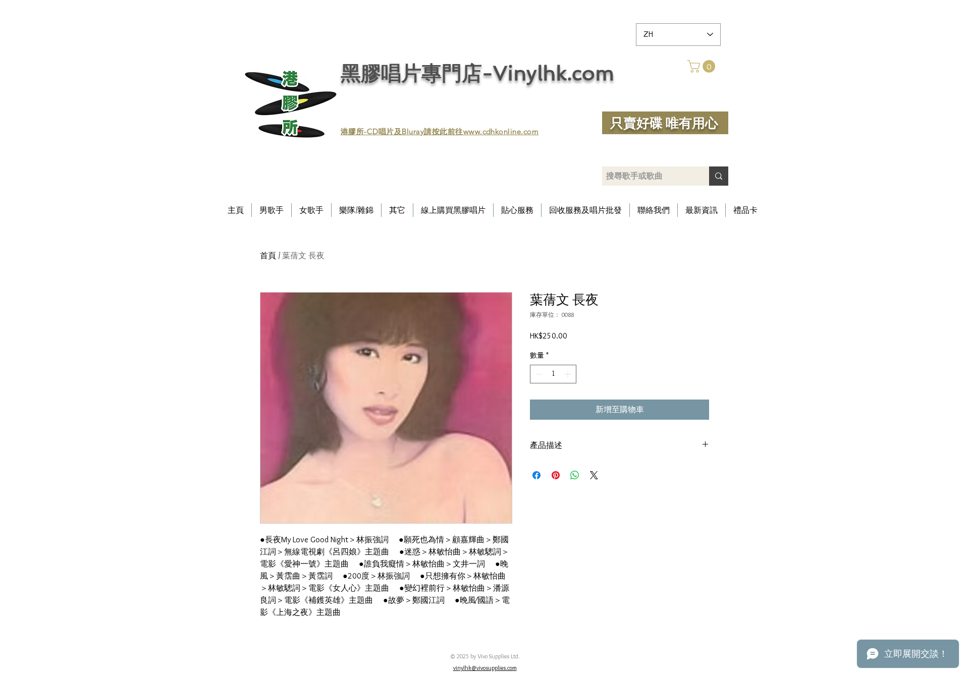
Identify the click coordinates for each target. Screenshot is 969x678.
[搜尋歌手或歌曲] (718, 176)
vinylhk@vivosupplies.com (485, 667)
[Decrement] (537, 374)
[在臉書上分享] (536, 475)
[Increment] (568, 374)
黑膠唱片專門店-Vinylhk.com (477, 73)
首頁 (268, 255)
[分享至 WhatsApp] (575, 475)
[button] (702, 66)
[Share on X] (594, 475)
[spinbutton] (553, 374)
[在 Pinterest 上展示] (556, 475)
